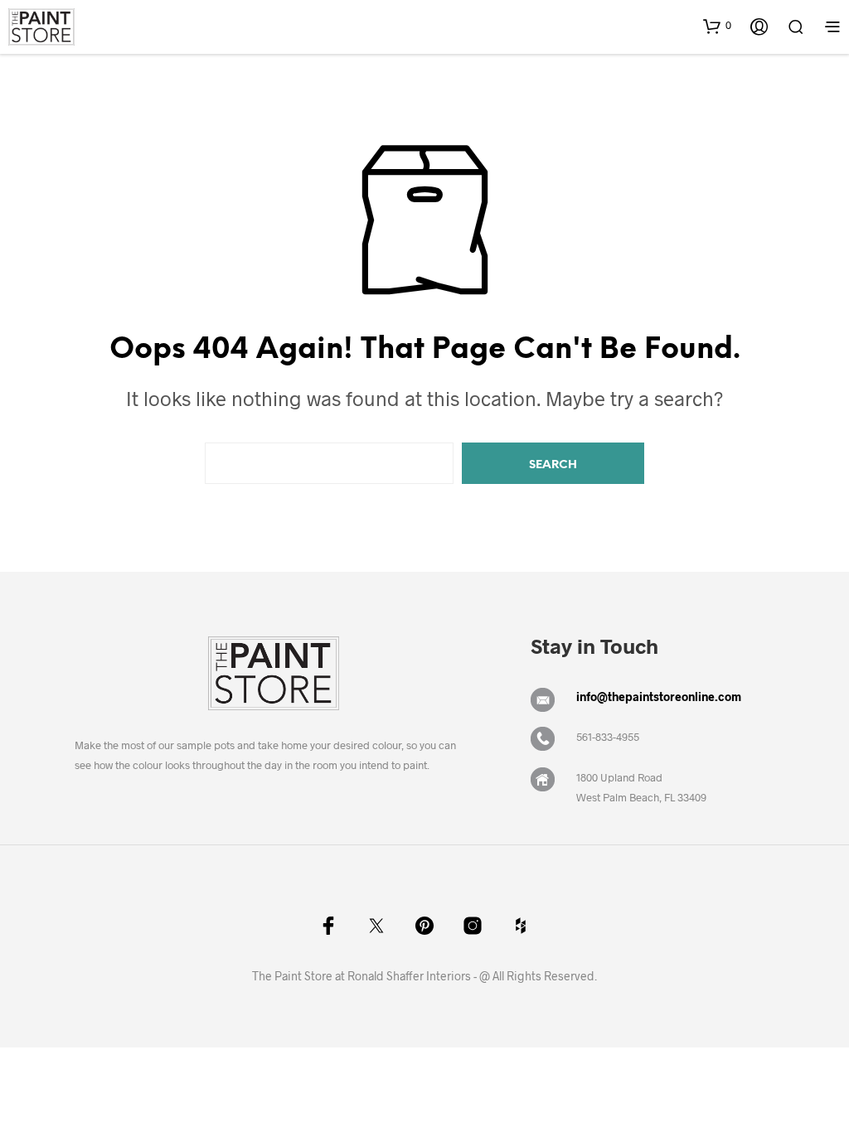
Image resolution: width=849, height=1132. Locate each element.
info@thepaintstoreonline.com (658, 696)
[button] (717, 25)
